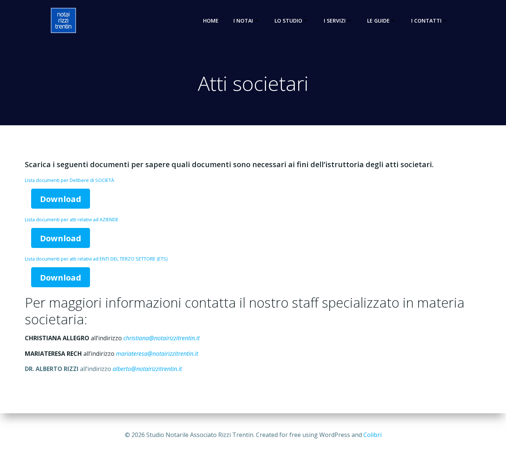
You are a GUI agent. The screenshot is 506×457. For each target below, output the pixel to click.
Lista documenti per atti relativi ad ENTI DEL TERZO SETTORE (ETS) (96, 258)
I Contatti (426, 20)
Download (60, 198)
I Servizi (335, 20)
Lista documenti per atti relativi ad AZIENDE (72, 219)
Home (211, 20)
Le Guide (378, 20)
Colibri (372, 435)
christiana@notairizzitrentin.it (161, 338)
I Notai (243, 20)
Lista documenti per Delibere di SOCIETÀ (69, 180)
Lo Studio (288, 20)
